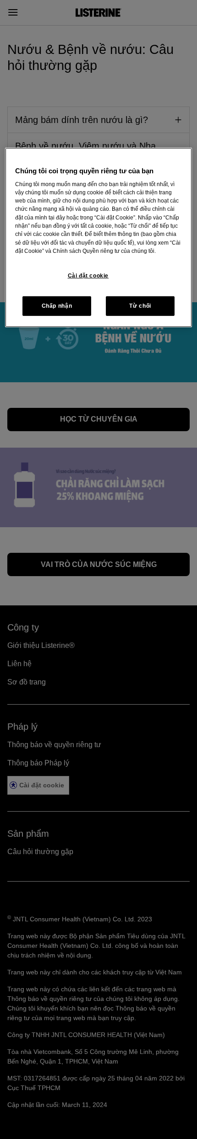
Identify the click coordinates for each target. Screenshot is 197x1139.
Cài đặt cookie (88, 276)
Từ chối (140, 306)
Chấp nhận (57, 306)
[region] (98, 237)
